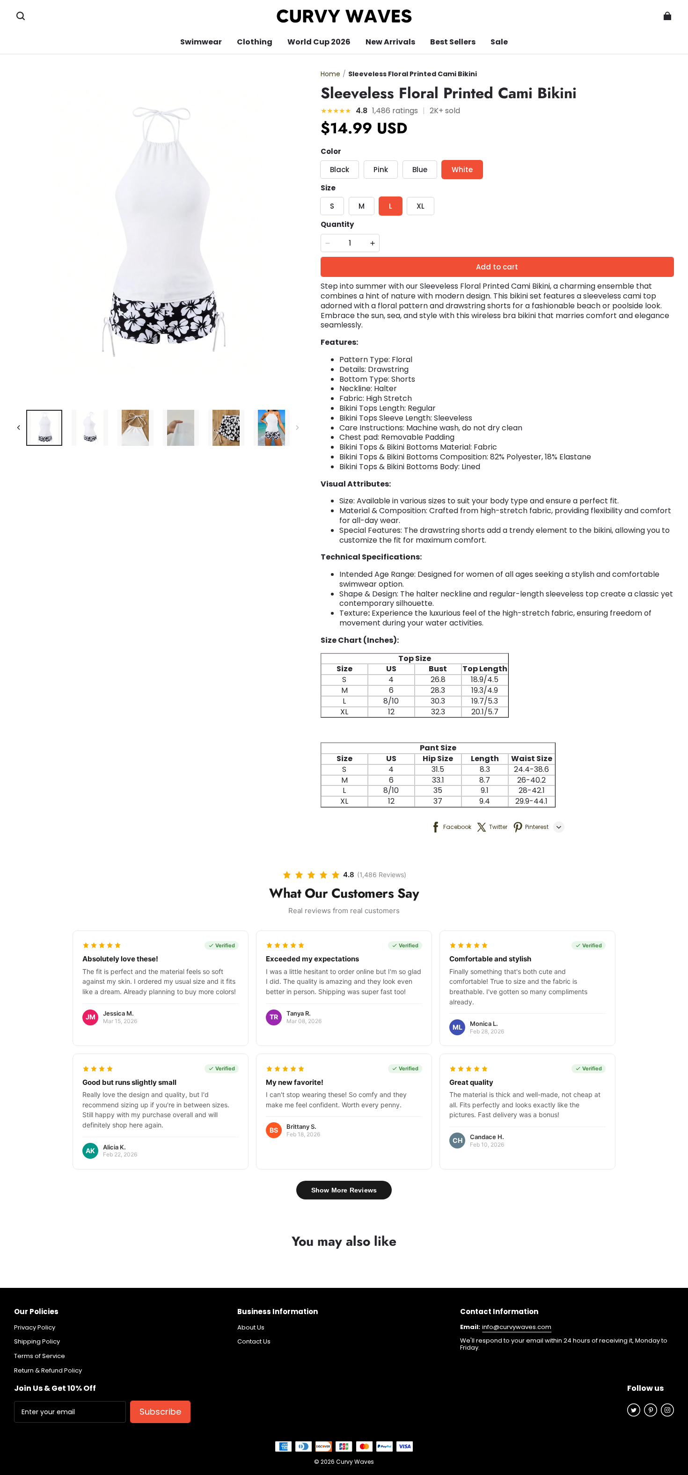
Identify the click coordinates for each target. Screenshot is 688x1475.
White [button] (462, 169)
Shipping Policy (37, 1341)
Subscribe (160, 1411)
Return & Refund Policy (48, 1370)
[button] (20, 15)
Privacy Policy (34, 1327)
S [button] (332, 206)
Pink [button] (380, 169)
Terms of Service (39, 1356)
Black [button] (339, 169)
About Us (250, 1327)
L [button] (390, 206)
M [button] (362, 206)
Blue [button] (419, 169)
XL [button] (421, 206)
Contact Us (254, 1341)
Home (330, 74)
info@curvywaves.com (516, 1326)
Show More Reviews (344, 1190)
